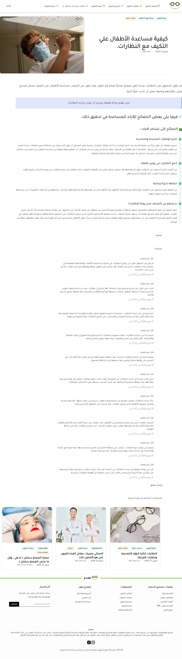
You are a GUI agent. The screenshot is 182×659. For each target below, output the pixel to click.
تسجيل (14, 604)
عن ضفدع (86, 598)
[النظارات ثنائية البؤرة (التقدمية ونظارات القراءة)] (135, 542)
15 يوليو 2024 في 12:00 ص (141, 275)
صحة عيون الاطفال (146, 18)
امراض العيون (151, 6)
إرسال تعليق (156, 485)
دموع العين (168, 610)
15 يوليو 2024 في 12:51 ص (141, 409)
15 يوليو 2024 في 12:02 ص (141, 343)
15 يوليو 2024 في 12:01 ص (141, 322)
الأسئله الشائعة (125, 610)
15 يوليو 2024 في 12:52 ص (141, 434)
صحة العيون (96, 6)
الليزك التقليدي (167, 602)
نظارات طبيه (131, 18)
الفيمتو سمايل (166, 598)
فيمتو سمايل (42, 552)
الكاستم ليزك (167, 594)
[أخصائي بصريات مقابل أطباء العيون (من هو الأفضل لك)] (81, 542)
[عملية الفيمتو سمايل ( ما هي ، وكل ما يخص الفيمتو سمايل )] (27, 542)
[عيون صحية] (175, 8)
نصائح (70, 548)
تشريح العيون (114, 6)
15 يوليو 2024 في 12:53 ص (141, 478)
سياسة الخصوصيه (83, 602)
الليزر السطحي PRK (165, 606)
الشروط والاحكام (84, 594)
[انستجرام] (93, 643)
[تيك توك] (89, 643)
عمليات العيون (132, 6)
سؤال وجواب (43, 548)
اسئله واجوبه (50, 6)
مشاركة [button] (159, 236)
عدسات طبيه (137, 548)
